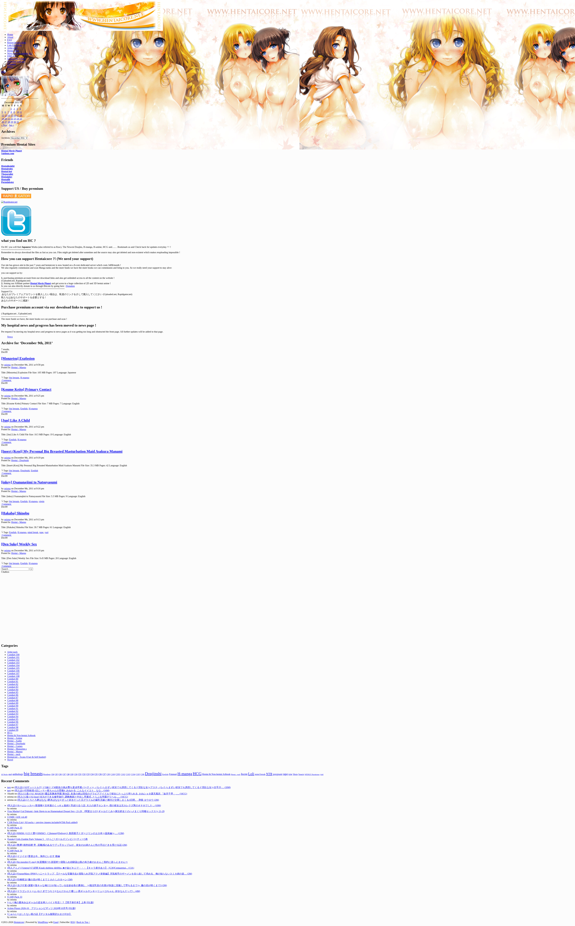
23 (15, 118)
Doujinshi (25, 470)
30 (15, 122)
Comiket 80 (12, 679)
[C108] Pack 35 (14, 827)
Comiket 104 (13, 665)
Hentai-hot (6, 171)
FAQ (9, 40)
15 (12, 115)
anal (10, 774)
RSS (3, 72)
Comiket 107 (13, 673)
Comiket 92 (12, 711)
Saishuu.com (7, 153)
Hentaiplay (6, 177)
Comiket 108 (13, 676)
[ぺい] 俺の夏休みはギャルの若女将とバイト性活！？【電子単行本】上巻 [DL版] (50, 902)
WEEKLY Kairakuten (312, 774)
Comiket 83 (12, 687)
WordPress (43, 922)
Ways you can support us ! (19, 53)
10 (18, 112)
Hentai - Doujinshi (20, 460)
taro (9, 787)
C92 (84, 774)
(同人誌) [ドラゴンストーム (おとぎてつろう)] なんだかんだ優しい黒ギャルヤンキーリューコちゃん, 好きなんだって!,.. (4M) (73, 891)
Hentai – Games (14, 746)
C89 (72, 774)
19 (3, 118)
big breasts (14, 377)
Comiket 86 (12, 695)
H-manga (24, 377)
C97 (104, 774)
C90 (76, 774)
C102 (123, 774)
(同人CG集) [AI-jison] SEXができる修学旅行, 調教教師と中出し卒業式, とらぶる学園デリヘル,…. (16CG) (72, 797)
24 (18, 118)
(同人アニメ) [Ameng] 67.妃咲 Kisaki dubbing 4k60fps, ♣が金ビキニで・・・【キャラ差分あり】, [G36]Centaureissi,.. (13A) (70, 868)
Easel (55, 922)
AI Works (4, 774)
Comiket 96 (12, 722)
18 (21, 115)
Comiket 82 (12, 684)
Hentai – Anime (14, 738)
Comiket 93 (12, 714)
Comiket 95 (12, 719)
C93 (88, 774)
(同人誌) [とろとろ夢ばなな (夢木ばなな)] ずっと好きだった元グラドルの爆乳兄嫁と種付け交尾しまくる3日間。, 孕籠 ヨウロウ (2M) (88, 800)
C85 (56, 774)
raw (290, 774)
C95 (96, 774)
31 (18, 122)
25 (21, 118)
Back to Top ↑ (83, 922)
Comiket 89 (12, 703)
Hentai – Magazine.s (17, 749)
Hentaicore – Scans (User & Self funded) (26, 757)
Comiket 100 (13, 654)
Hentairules (7, 168)
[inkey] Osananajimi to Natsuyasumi (29, 482)
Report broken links (16, 42)
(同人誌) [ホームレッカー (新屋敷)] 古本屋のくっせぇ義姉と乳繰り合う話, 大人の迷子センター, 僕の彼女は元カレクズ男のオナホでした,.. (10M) (84, 805)
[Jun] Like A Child (15, 420)
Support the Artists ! (16, 58)
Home (10, 34)
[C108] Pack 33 (14, 897)
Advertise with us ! (16, 61)
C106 (142, 774)
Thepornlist (7, 174)
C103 (128, 774)
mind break (33, 532)
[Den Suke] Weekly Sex (19, 544)
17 (18, 115)
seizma (7, 364)
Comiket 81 (12, 681)
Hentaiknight (8, 166)
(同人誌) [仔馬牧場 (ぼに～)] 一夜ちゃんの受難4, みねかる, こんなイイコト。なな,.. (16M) (61, 790)
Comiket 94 (12, 716)
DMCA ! (11, 56)
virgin (41, 501)
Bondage (47, 774)
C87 (64, 774)
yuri (46, 532)
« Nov (4, 125)
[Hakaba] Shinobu (15, 513)
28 (9, 122)
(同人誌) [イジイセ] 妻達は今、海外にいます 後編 (33, 856)
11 (21, 112)
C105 (138, 774)
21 (9, 118)
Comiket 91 (12, 708)
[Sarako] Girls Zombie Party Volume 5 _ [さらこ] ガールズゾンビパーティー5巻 (47, 839)
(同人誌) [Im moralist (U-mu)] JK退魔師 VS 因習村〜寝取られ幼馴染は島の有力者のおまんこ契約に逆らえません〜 (67, 862)
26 (3, 122)
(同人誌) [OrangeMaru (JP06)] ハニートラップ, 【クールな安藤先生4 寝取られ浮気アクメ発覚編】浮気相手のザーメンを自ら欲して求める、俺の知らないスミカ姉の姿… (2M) (99, 873)
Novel (10, 759)
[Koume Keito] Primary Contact (26, 389)
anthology (17, 774)
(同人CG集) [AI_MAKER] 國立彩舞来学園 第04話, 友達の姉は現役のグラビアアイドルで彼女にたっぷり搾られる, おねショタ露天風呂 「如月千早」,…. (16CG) (102, 793)
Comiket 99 (12, 730)
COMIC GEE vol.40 (17, 817)
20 (6, 118)
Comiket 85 (12, 692)
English (24, 408)
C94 (92, 774)
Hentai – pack (13, 754)
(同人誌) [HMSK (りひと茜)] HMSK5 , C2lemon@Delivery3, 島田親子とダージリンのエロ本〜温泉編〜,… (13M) (65, 833)
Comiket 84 (12, 689)
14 (9, 115)
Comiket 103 (13, 662)
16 (15, 115)
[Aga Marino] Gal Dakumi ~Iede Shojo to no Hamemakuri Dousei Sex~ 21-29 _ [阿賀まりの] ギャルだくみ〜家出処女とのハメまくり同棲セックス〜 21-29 (85, 811)
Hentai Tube (13, 50)
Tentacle (301, 774)
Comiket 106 (13, 671)
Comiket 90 (12, 706)
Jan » (11, 125)
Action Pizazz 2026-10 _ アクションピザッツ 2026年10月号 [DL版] (41, 908)
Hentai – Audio (14, 741)
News (10, 67)
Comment (7, 380)
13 (6, 115)
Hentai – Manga (14, 751)
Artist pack (12, 48)
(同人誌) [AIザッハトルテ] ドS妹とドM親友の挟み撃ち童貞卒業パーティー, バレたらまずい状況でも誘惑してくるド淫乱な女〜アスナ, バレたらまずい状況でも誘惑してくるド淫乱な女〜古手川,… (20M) (122, 787)
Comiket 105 (13, 668)
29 (12, 122)
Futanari (173, 774)
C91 (80, 774)
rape (41, 532)
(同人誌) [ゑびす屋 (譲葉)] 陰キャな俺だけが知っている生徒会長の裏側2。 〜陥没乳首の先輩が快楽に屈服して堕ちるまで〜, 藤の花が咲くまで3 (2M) (87, 885)
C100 (113, 774)
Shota (295, 774)
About (10, 37)
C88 (67, 774)
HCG (9, 732)
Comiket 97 (12, 724)
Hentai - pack (235, 774)
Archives (5, 138)
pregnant (277, 774)
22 (12, 118)
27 (6, 122)
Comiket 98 (12, 727)
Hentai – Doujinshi (16, 743)
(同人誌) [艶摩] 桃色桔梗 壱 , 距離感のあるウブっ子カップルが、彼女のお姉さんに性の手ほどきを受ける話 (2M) (67, 845)
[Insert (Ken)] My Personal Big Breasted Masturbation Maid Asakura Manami (61, 451)
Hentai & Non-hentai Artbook (21, 735)
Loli (251, 774)
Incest (244, 774)
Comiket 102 (13, 660)
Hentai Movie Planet (11, 150)
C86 (60, 774)
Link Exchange (14, 45)
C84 (52, 774)
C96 (100, 774)
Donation (11, 64)
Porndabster (7, 182)
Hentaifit (5, 179)
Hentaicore (82, 19)
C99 (108, 774)
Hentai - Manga (18, 367)
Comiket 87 (12, 697)
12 (3, 115)
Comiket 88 (12, 700)
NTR (269, 774)
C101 (118, 774)
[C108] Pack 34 (14, 850)
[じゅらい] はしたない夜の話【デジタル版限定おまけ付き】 (39, 914)
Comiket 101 (13, 657)
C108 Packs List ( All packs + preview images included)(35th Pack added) (42, 822)
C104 (133, 774)
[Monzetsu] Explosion (18, 358)
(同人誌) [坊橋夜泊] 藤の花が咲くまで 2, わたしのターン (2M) (39, 879)
